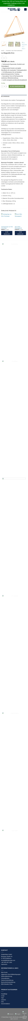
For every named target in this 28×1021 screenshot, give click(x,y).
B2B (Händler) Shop (6, 984)
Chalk (2, 996)
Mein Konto (4, 972)
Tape (2, 997)
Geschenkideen (5, 1003)
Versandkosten (5, 978)
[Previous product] (5, 58)
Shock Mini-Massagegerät (18, 227)
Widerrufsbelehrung (6, 976)
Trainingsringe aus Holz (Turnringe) (7, 227)
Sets (2, 1001)
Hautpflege (4, 994)
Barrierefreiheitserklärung (8, 982)
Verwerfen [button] (17, 5)
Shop (2, 50)
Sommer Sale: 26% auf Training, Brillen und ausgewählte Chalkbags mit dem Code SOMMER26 (14, 3)
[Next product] (2, 58)
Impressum (4, 964)
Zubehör (3, 999)
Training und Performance (14, 50)
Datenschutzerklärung (7, 980)
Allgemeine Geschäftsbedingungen (11, 974)
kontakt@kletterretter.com (8, 960)
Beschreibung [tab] (5, 96)
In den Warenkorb (17, 86)
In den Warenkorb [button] (7, 233)
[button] (2, 9)
